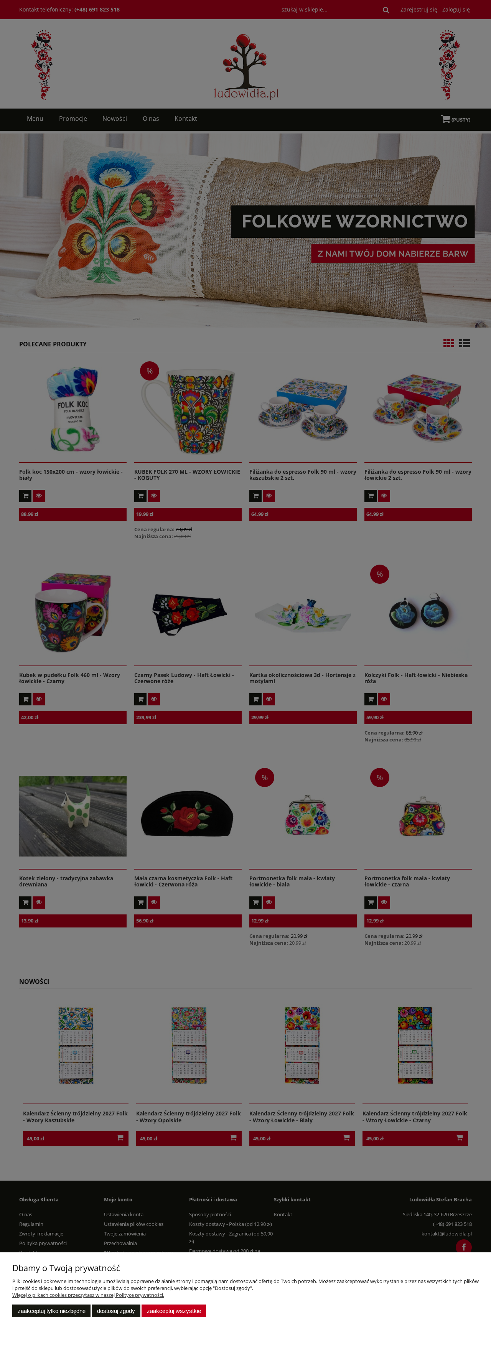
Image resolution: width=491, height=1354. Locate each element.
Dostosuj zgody (116, 1311)
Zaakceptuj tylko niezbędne (52, 1311)
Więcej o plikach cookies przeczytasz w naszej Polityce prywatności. (88, 1294)
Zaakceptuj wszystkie (174, 1311)
